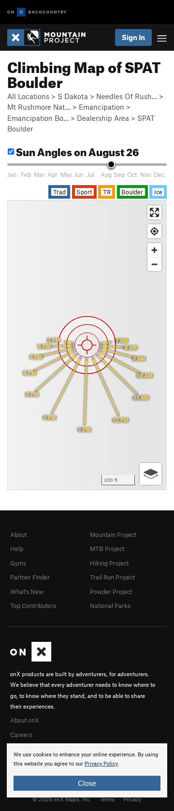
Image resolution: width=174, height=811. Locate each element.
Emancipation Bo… (38, 118)
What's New (27, 591)
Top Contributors (33, 605)
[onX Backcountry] (37, 12)
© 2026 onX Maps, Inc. (61, 799)
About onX (24, 720)
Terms (107, 799)
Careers (21, 735)
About (18, 534)
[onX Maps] (30, 659)
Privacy (132, 799)
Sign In (133, 37)
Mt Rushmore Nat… (39, 106)
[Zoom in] (154, 250)
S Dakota (73, 96)
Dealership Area (103, 118)
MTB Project (107, 548)
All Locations (28, 96)
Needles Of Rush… (126, 96)
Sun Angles (76, 150)
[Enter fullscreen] (154, 212)
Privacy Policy (101, 764)
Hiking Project (109, 563)
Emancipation (101, 106)
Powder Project (111, 591)
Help (16, 548)
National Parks (110, 605)
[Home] (51, 37)
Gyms (18, 563)
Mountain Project (113, 534)
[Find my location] (154, 231)
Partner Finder (30, 577)
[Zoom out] (154, 264)
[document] (87, 770)
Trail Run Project (112, 577)
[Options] (150, 474)
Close (87, 783)
